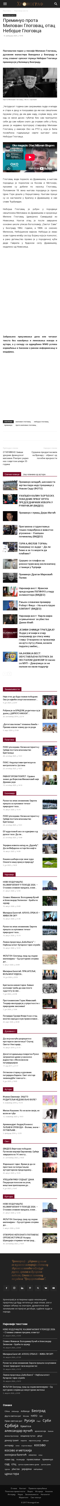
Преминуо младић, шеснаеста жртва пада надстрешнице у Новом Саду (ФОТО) (37, 485)
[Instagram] (14, 1288)
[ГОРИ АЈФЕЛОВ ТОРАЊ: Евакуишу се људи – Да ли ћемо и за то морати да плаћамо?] (10, 547)
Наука (20, 1494)
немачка (32, 1455)
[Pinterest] (19, 42)
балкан (50, 1431)
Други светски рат (13, 1416)
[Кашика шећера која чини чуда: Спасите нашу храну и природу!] (50, 863)
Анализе (49, 1491)
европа (24, 1440)
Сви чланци (36, 1497)
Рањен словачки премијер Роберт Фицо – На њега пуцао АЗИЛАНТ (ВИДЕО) (37, 605)
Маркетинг (23, 1497)
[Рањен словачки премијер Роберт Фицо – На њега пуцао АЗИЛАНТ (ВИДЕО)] (10, 605)
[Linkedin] (22, 1288)
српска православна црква (28, 1465)
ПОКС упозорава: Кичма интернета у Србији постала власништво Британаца (21, 750)
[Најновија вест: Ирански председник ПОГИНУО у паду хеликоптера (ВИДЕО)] (10, 592)
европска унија (35, 1440)
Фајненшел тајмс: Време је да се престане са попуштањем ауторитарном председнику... (19, 1167)
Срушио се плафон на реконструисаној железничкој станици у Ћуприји (37, 564)
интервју (9, 1445)
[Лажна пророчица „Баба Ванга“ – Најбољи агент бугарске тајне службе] (50, 946)
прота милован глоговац (26, 425)
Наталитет (45, 1494)
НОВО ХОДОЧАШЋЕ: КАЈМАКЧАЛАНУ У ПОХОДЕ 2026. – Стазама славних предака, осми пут (29, 1331)
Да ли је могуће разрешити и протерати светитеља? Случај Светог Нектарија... (18, 1042)
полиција (20, 1459)
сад (7, 1464)
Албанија (15, 1411)
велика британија (11, 1436)
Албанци (25, 1411)
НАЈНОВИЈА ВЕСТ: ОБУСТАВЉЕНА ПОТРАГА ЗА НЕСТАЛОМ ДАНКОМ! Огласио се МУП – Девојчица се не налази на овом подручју (37, 660)
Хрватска (25, 1426)
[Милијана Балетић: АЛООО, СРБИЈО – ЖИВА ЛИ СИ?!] (50, 916)
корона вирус (26, 1446)
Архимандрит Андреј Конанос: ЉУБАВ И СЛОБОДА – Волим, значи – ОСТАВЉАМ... (21, 1127)
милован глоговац (23, 422)
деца (39, 1435)
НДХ (41, 1416)
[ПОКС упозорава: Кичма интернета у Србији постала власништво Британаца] (50, 751)
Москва (26, 1416)
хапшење (38, 1469)
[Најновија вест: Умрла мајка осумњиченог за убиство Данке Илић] (10, 619)
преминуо (8, 425)
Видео (30, 1491)
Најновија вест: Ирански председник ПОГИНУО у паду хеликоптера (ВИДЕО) (36, 591)
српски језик (46, 1464)
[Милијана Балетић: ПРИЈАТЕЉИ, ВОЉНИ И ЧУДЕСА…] (50, 975)
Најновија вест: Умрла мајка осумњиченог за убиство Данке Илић (35, 619)
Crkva (7, 1411)
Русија (29, 1420)
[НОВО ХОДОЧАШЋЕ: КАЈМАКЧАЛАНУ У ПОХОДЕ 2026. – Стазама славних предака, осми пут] (50, 885)
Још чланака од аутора (34, 474)
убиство (16, 1469)
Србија (11, 1425)
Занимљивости (31, 1494)
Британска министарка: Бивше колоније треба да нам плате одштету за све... (18, 988)
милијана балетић (16, 1454)
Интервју (11, 1494)
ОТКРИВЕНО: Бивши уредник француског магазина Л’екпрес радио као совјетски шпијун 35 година (16, 458)
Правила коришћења (38, 1488)
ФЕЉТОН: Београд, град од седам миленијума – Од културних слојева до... (21, 959)
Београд (38, 1410)
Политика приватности (15, 1491)
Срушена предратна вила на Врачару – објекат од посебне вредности (44, 455)
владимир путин (28, 1436)
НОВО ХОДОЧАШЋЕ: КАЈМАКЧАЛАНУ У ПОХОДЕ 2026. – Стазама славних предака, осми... (20, 885)
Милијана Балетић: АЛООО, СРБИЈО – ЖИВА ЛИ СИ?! (28, 1354)
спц (13, 1464)
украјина (27, 1469)
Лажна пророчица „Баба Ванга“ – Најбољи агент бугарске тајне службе (26, 1376)
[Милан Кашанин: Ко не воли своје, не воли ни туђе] (50, 1114)
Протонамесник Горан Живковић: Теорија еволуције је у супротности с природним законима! (21, 1003)
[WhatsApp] (26, 42)
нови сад (9, 1459)
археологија (40, 1431)
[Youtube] (54, 1288)
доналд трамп (12, 1440)
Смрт (39, 1421)
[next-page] (9, 674)
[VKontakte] (46, 1288)
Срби (47, 1420)
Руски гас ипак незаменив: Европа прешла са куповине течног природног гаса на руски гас (29, 1364)
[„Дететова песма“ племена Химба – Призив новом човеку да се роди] (50, 728)
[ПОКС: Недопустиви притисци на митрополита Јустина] (50, 766)
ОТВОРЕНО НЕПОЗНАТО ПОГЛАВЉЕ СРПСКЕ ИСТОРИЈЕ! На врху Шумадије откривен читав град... (21, 1238)
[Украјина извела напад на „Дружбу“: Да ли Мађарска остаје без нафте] (50, 849)
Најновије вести (21, 11)
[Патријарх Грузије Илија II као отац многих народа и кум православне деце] (50, 1019)
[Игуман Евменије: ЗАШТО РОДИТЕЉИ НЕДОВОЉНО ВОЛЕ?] (50, 1100)
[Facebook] (6, 42)
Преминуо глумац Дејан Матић (37, 512)
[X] (12, 42)
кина (17, 1445)
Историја (39, 1491)
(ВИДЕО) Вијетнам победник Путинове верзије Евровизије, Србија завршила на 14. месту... (21, 1152)
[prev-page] (5, 674)
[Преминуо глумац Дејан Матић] (10, 516)
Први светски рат (13, 1421)
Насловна (7, 11)
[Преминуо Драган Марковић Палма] (10, 578)
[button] (5, 4)
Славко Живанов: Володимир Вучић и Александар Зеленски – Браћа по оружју (21, 900)
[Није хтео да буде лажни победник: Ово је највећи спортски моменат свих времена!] (50, 700)
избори (46, 1440)
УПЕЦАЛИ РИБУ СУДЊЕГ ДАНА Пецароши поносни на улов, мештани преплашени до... (18, 1182)
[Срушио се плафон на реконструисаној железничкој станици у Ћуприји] (10, 564)
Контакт (22, 1488)
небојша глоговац (41, 422)
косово (40, 1445)
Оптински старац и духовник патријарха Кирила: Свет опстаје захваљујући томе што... (19, 1075)
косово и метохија (18, 1450)
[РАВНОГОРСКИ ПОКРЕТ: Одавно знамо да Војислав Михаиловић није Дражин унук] (50, 780)
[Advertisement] (30, 387)
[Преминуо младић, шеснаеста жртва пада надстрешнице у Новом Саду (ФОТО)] (10, 485)
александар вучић (19, 1430)
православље (33, 1459)
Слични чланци (12, 474)
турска (7, 1469)
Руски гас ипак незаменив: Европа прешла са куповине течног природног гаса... (20, 804)
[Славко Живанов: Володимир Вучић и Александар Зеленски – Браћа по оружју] (50, 901)
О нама (14, 1488)
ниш (40, 1455)
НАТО (34, 1415)
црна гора (12, 1473)
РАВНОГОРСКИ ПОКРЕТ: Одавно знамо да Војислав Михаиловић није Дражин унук (21, 779)
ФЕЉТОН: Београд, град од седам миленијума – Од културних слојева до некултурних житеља (28, 1388)
